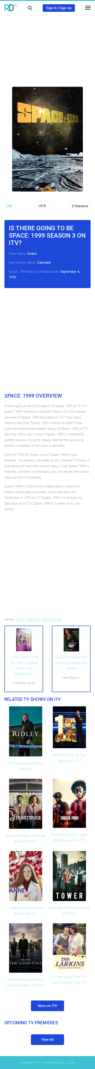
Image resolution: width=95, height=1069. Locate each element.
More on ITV (47, 1006)
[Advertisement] (47, 48)
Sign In (51, 8)
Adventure (33, 619)
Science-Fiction (52, 619)
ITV (9, 206)
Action (20, 619)
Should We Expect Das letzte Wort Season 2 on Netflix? (71, 663)
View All (48, 1040)
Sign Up (65, 8)
